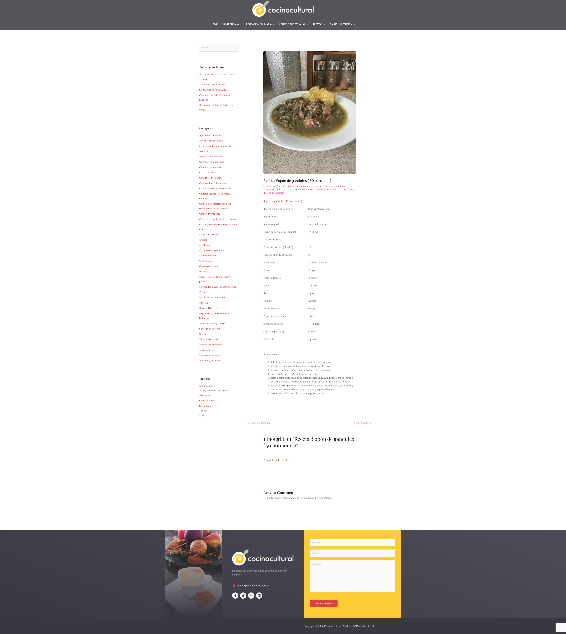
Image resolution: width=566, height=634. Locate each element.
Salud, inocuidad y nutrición (212, 323)
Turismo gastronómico (210, 344)
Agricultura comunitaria (210, 135)
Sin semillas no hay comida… (213, 90)
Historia (203, 271)
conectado (293, 497)
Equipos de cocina (208, 255)
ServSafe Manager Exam (212, 84)
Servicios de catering (209, 328)
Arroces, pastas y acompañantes (216, 146)
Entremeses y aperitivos (211, 250)
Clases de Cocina (208, 172)
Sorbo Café (205, 406)
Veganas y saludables (210, 355)
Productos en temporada (212, 297)
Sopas (202, 334)
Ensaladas (204, 245)
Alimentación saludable (211, 140)
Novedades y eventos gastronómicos (218, 287)
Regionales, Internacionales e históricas (323, 189)
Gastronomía (205, 261)
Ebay (201, 415)
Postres (203, 292)
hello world (281, 459)
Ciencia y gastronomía (210, 167)
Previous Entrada (259, 422)
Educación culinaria (208, 234)
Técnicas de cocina (208, 339)
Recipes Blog (206, 308)
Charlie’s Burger (207, 400)
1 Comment (269, 186)
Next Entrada (362, 422)
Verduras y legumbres (210, 360)
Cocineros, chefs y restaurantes (215, 188)
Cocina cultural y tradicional (212, 183)
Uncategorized (206, 350)
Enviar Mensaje (324, 603)
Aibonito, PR (368, 626)
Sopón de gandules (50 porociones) (282, 201)
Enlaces (203, 239)
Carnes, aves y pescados (211, 162)
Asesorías (204, 151)
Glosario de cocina (208, 266)
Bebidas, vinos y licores (211, 156)
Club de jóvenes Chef (210, 178)
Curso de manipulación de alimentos (217, 219)
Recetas (203, 302)
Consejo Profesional (209, 213)
